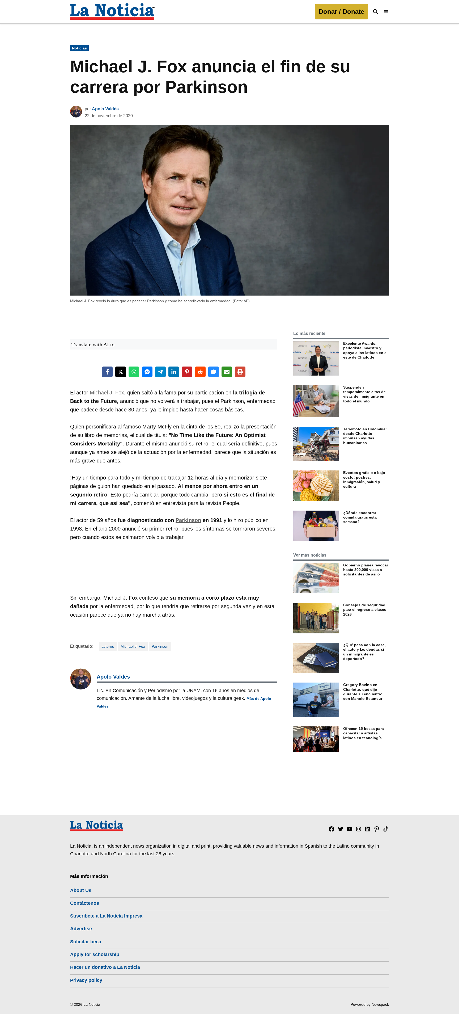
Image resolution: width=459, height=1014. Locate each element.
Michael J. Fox (107, 392)
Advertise (81, 928)
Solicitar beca (85, 941)
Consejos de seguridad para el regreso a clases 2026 (364, 609)
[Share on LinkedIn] (173, 372)
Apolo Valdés (105, 109)
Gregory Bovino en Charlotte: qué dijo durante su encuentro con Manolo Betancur (362, 692)
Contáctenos (84, 903)
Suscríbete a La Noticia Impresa (106, 916)
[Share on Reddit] (200, 372)
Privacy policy (86, 980)
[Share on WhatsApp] (134, 372)
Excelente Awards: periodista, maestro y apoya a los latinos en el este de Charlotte (365, 350)
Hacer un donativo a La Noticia (105, 967)
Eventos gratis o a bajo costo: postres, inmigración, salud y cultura (364, 479)
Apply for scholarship (94, 954)
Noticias (79, 48)
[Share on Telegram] (160, 372)
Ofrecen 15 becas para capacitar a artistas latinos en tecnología (363, 733)
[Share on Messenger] (147, 372)
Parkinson (188, 520)
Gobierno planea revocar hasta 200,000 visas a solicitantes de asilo (365, 570)
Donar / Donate (341, 11)
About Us (80, 890)
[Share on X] (120, 372)
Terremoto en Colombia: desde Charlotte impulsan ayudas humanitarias (365, 436)
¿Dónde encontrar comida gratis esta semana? (360, 517)
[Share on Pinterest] (187, 372)
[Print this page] (240, 372)
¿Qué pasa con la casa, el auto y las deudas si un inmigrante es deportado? (364, 652)
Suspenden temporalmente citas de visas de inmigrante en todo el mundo (364, 394)
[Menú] (386, 12)
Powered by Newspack (370, 1004)
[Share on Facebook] (107, 372)
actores (107, 646)
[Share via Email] (227, 372)
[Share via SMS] (213, 372)
